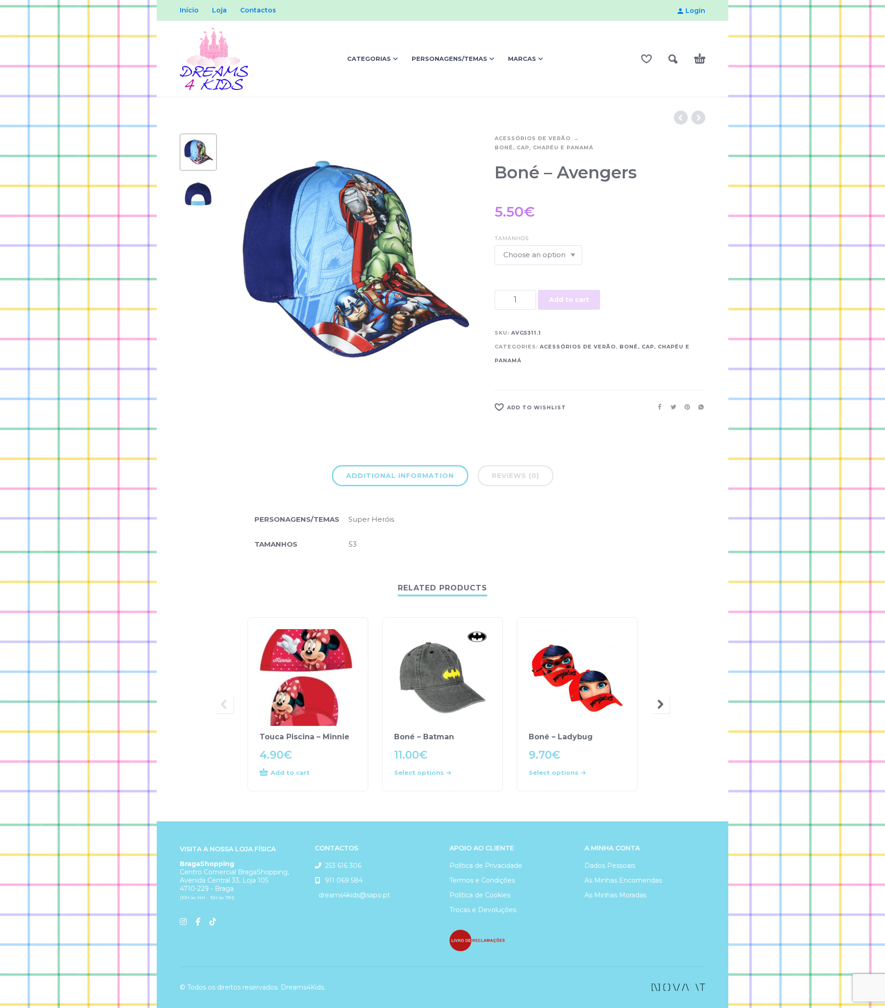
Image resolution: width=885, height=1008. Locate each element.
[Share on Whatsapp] (698, 407)
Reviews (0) (515, 476)
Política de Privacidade (485, 865)
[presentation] (244, 262)
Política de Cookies (479, 895)
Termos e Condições (482, 880)
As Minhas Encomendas (623, 880)
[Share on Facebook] (657, 407)
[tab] (400, 477)
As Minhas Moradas (615, 895)
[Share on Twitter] (671, 407)
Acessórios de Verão (533, 138)
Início (189, 10)
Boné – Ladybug (561, 736)
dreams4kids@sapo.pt (352, 895)
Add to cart (569, 299)
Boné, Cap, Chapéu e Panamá (544, 147)
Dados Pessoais (609, 865)
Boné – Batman (424, 736)
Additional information (400, 476)
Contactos (258, 10)
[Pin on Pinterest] (684, 407)
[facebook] (678, 987)
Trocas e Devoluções (482, 910)
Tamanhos (512, 238)
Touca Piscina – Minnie (304, 736)
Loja (219, 10)
